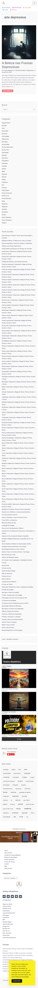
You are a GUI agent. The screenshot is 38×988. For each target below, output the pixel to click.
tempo (32, 813)
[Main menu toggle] (34, 3)
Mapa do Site (8, 868)
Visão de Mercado (8, 924)
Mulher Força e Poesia (8, 624)
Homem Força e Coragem (9, 622)
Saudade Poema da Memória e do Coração (14, 546)
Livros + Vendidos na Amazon (10, 639)
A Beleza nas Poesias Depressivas (11, 246)
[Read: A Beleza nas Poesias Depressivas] (19, 42)
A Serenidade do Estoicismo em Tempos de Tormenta (17, 248)
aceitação (5, 769)
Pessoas (4, 187)
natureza (17, 800)
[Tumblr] (16, 896)
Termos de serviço (9, 861)
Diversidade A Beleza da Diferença (11, 606)
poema (5, 804)
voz (27, 816)
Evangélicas (5, 160)
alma (19, 769)
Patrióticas (5, 182)
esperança (18, 788)
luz (11, 800)
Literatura (5, 800)
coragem (24, 777)
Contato (6, 864)
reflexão (18, 808)
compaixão (6, 777)
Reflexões (4, 204)
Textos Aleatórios (6, 217)
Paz (3, 185)
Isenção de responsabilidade (12, 855)
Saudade (4, 209)
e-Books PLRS (7, 906)
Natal (3, 171)
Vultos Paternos (6, 579)
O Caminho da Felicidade (9, 600)
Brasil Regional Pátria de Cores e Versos (13, 549)
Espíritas (4, 155)
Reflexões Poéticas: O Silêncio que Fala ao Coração (16, 240)
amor (25, 769)
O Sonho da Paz (6, 568)
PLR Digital (6, 915)
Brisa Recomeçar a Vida (8, 554)
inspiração (15, 796)
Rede (3, 201)
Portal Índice (6, 935)
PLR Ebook (6, 917)
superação (24, 813)
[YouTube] (12, 896)
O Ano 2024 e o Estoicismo (9, 520)
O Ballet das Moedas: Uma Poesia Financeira (14, 261)
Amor (3, 128)
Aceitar (16, 981)
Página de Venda (7, 904)
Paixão (4, 179)
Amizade (4, 125)
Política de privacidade (10, 857)
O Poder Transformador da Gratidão (12, 595)
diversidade (6, 785)
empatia (23, 785)
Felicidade (5, 163)
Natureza (4, 174)
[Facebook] (4, 896)
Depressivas (30, 70)
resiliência (27, 809)
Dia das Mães (6, 144)
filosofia (5, 792)
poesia (20, 804)
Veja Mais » (8, 91)
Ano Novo (4, 133)
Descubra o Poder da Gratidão (10, 592)
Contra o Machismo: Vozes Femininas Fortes (14, 517)
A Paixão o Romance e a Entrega (11, 616)
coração (32, 777)
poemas (12, 804)
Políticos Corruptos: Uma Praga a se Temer (15, 735)
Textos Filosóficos (7, 220)
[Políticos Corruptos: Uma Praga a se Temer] (19, 724)
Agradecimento (6, 122)
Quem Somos (8, 852)
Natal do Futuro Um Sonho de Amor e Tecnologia (15, 552)
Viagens (4, 222)
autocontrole (17, 773)
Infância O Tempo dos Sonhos (10, 611)
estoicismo (27, 788)
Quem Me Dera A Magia (8, 571)
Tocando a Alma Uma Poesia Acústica (12, 619)
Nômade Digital (7, 922)
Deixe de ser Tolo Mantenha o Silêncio (12, 528)
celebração (27, 773)
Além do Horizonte (7, 573)
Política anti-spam (9, 859)
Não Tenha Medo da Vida (10, 689)
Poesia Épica (5, 190)
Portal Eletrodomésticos (9, 937)
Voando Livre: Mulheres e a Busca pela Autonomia (16, 512)
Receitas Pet (6, 928)
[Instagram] (8, 896)
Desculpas (5, 141)
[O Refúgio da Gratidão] (19, 701)
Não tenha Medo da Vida (9, 522)
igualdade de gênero (25, 792)
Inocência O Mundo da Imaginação (11, 614)
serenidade (15, 813)
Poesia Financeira (7, 193)
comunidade (16, 777)
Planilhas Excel (7, 908)
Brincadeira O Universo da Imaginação (13, 608)
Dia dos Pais (5, 149)
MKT (4, 919)
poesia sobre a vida (8, 808)
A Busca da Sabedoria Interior (10, 557)
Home (6, 850)
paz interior (27, 800)
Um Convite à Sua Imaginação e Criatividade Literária (17, 560)
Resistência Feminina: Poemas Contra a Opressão (16, 509)
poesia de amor (30, 804)
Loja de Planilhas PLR (9, 913)
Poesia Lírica (5, 195)
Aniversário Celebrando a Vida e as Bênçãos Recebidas (17, 587)
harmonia (13, 792)
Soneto (4, 214)
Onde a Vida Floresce (8, 627)
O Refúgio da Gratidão (8, 525)
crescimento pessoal (9, 781)
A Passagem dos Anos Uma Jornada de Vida (14, 597)
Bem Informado (7, 933)
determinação (30, 781)
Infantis (4, 168)
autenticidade (7, 773)
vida (14, 816)
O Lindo (4, 562)
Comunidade (5, 136)
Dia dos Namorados (7, 147)
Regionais (4, 206)
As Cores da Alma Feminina (9, 514)
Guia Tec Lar (6, 930)
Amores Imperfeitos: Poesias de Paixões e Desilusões (17, 243)
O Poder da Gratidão (8, 589)
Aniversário (5, 131)
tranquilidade (6, 816)
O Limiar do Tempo (7, 584)
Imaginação (6, 796)
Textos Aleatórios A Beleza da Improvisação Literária (16, 544)
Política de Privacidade (22, 976)
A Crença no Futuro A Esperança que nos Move (15, 603)
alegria (13, 769)
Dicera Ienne (5, 565)
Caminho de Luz (6, 576)
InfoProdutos (6, 910)
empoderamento (7, 788)
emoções (15, 785)
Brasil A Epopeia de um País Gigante (12, 630)
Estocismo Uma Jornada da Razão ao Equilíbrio (15, 536)
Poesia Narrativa (6, 198)
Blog (5, 866)
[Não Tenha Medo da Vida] (19, 678)
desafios (20, 781)
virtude (21, 816)
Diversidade (5, 152)
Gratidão (4, 166)
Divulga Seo (6, 926)
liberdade (24, 796)
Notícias (4, 177)
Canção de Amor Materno (9, 581)
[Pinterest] (20, 896)
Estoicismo (5, 158)
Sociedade (5, 212)
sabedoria (6, 813)
